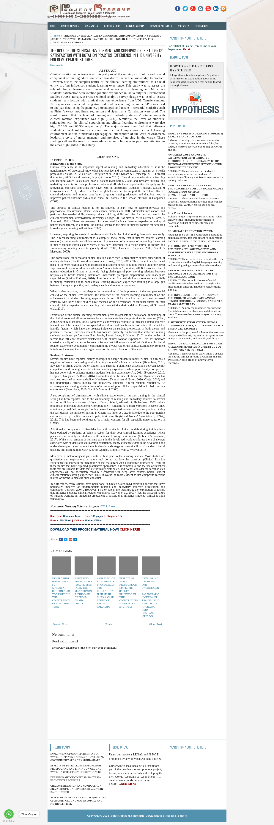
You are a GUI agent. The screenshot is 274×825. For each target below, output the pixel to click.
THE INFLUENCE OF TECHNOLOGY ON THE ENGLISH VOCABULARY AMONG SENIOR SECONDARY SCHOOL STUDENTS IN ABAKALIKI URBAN (195, 300)
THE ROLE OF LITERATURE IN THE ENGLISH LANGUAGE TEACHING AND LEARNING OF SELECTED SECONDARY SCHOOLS (193, 251)
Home (53, 26)
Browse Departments (161, 26)
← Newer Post (59, 624)
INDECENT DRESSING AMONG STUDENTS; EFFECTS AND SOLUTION (195, 135)
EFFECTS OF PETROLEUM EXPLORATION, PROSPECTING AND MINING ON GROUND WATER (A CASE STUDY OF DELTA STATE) (76, 768)
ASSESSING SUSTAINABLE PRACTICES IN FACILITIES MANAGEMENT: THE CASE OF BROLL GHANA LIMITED (83, 591)
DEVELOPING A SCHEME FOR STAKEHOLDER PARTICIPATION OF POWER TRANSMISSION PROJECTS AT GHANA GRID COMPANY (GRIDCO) (150, 597)
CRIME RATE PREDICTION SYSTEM (190, 231)
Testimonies (201, 26)
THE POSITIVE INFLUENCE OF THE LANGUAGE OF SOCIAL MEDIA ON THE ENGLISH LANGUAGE (192, 273)
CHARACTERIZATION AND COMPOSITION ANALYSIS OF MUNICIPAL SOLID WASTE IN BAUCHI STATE (76, 788)
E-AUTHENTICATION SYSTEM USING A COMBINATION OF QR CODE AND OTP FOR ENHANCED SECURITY (195, 325)
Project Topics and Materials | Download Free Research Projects (148, 815)
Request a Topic (112, 26)
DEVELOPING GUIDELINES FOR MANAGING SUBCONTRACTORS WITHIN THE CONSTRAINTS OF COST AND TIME (61, 592)
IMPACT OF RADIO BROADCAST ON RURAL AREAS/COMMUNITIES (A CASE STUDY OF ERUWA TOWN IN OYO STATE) (195, 346)
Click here (107, 506)
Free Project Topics (180, 213)
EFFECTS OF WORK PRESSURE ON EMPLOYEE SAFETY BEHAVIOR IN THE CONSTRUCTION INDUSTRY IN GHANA (128, 592)
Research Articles (135, 26)
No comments (56, 65)
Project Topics (70, 26)
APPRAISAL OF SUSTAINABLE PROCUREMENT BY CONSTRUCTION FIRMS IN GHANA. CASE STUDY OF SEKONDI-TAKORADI (106, 592)
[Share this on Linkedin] (75, 539)
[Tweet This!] (65, 539)
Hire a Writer (91, 26)
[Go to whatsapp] (9, 814)
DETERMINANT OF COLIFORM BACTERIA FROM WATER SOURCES (75, 779)
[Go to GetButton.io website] (9, 821)
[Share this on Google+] (70, 539)
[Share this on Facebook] (61, 539)
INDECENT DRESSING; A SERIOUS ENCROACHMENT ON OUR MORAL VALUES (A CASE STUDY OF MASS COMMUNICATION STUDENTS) (195, 190)
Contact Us (184, 26)
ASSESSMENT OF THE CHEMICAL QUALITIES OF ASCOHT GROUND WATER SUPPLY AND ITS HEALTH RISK (78, 800)
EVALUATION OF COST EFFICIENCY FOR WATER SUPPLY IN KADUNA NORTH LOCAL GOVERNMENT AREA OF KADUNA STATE (77, 757)
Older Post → (157, 624)
